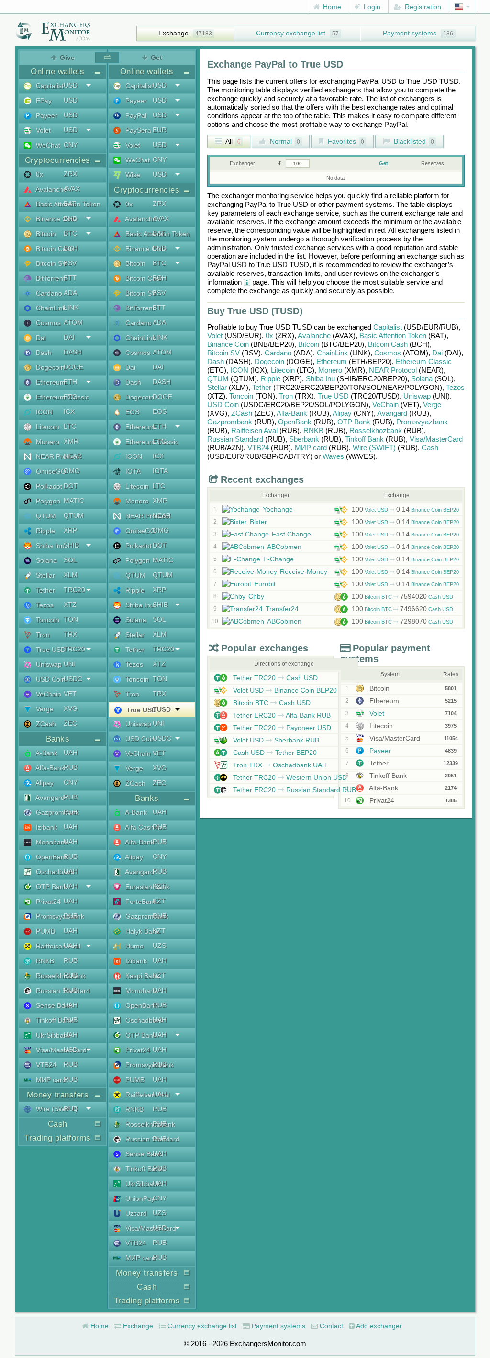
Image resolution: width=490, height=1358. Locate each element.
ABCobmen (284, 546)
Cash (430, 448)
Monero (330, 370)
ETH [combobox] (70, 382)
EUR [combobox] (160, 130)
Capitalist (387, 327)
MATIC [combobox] (74, 500)
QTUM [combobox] (74, 515)
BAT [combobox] (70, 203)
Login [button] (371, 7)
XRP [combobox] (70, 530)
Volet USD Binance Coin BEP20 (405, 510)
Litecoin (283, 370)
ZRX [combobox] (70, 174)
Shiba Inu (320, 379)
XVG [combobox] (71, 708)
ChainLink (332, 353)
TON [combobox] (71, 619)
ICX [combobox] (69, 411)
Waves (333, 456)
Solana (422, 379)
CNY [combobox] (71, 144)
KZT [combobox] (159, 886)
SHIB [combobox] (71, 545)
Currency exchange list (290, 33)
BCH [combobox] (71, 248)
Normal (284, 141)
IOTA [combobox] (160, 471)
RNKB (313, 430)
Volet (215, 335)
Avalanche (314, 335)
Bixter (258, 521)
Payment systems (409, 33)
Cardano (278, 353)
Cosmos (387, 353)
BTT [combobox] (70, 278)
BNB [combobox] (70, 218)
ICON (239, 370)
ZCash (241, 413)
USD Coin (223, 404)
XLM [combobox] (71, 575)
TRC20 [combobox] (74, 589)
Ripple (270, 379)
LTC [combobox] (70, 426)
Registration (422, 7)
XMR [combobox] (71, 441)
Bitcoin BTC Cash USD (402, 597)
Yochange (278, 509)
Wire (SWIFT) (374, 448)
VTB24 (258, 448)
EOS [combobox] (160, 411)
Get (383, 163)
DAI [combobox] (69, 337)
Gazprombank (229, 422)
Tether (261, 387)
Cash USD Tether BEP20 (274, 752)
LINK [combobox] (71, 307)
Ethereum (331, 361)
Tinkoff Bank (364, 439)
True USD (333, 396)
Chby (256, 596)
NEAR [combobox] (73, 456)
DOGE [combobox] (73, 367)
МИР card (311, 448)
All (232, 141)
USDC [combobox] (73, 679)
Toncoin (241, 396)
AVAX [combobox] (72, 189)
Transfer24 (282, 609)
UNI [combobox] (69, 664)
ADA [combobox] (70, 293)
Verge (432, 404)
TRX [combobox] (70, 634)
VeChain (385, 404)
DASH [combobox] (73, 352)
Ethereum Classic (424, 361)
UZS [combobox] (159, 945)
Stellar (217, 387)
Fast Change (291, 534)
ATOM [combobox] (73, 322)
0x (269, 335)
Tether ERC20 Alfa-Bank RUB (281, 715)
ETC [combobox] (70, 396)
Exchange (173, 33)
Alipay (342, 413)
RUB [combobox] (71, 767)
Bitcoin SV (223, 353)
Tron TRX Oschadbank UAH (279, 765)
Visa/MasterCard (436, 439)
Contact (330, 1326)
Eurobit (265, 584)
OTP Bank (353, 422)
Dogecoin (269, 361)
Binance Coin (228, 344)
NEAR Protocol (393, 370)
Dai (437, 353)
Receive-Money (303, 571)
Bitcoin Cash (388, 344)
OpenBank (295, 422)
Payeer (379, 750)
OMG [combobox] (72, 471)
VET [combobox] (70, 693)
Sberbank (304, 439)
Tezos (455, 387)
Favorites (345, 141)
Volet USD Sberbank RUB (275, 740)
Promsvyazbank (422, 422)
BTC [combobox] (70, 233)
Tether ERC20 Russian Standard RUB (293, 790)
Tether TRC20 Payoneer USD (281, 727)
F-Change (278, 559)
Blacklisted (413, 141)
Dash (215, 361)
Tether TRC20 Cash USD (274, 678)
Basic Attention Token (392, 335)
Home (331, 7)
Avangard (392, 413)
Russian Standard (235, 439)
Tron (286, 396)
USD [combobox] (71, 85)
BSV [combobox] (70, 263)
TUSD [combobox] (162, 709)
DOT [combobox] (71, 486)
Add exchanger (378, 1326)
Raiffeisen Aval (254, 430)
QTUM (218, 379)
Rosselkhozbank (375, 430)
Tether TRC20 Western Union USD (289, 777)
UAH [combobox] (71, 752)
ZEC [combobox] (70, 723)
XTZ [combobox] (70, 604)
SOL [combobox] (70, 560)
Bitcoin (308, 344)
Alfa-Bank (292, 413)
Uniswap (417, 396)
